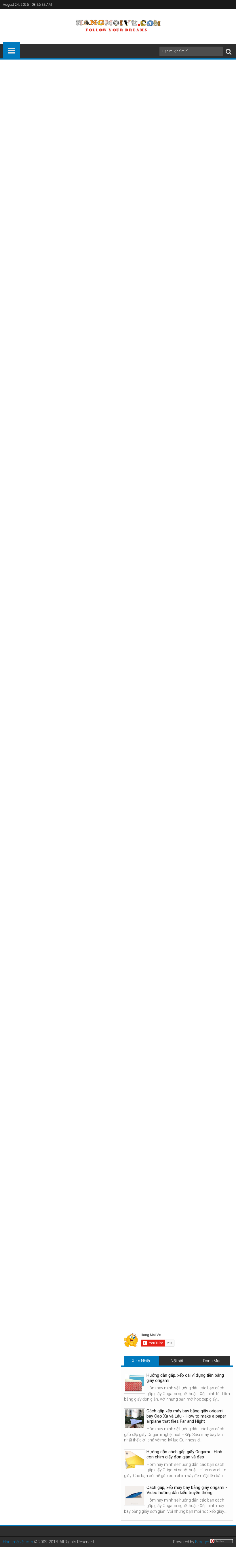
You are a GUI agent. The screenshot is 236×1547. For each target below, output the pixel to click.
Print (192, 103)
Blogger (202, 1542)
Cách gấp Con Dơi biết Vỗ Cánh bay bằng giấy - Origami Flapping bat (117, 1246)
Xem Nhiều (141, 1361)
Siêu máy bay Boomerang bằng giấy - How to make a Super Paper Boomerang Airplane (191, 1248)
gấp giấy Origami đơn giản (95, 126)
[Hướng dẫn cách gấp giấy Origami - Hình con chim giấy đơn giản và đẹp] (134, 1459)
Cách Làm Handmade (42, 1140)
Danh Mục (212, 1361)
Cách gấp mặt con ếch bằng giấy (62, 1006)
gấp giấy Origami (106, 114)
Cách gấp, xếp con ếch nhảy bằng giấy (67, 1029)
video (22, 126)
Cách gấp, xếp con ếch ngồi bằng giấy (43, 214)
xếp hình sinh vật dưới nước (162, 214)
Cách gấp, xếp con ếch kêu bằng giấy (66, 1077)
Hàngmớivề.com (18, 1542)
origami (90, 214)
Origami (79, 857)
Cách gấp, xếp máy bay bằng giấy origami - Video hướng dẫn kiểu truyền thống (186, 1490)
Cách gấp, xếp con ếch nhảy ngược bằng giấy (74, 1053)
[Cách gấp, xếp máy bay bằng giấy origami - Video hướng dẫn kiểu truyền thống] (134, 1495)
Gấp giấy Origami (81, 1140)
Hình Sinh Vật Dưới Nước (123, 1140)
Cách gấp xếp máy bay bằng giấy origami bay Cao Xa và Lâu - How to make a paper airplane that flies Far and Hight (186, 1416)
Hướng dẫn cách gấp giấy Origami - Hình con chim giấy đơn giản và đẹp (184, 1454)
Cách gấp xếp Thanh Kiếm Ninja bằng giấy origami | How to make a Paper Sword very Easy (41, 1248)
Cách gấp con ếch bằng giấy (57, 1100)
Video (12, 857)
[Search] (228, 51)
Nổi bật (177, 1361)
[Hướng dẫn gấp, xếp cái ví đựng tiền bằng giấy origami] (134, 1383)
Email (213, 103)
